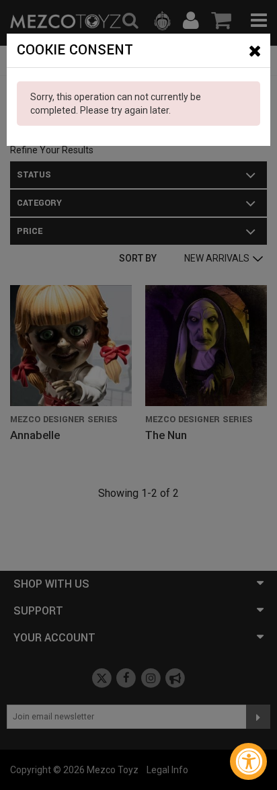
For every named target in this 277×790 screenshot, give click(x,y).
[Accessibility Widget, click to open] (248, 761)
